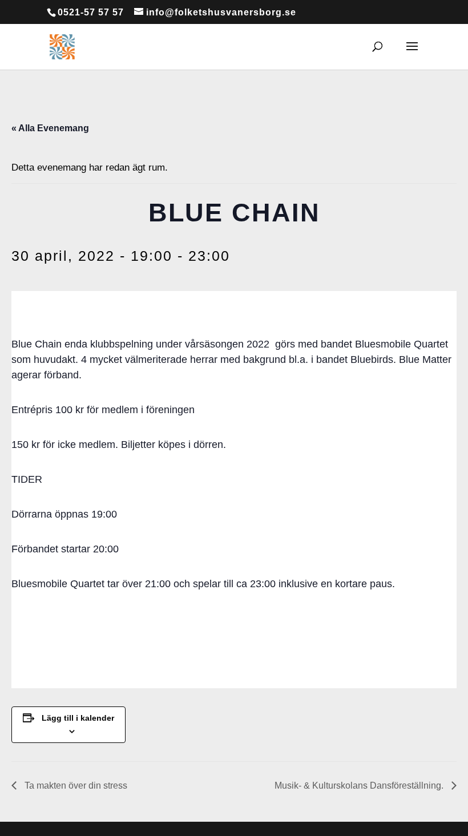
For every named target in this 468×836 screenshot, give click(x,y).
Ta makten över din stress (74, 785)
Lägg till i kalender (78, 717)
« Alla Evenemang (50, 128)
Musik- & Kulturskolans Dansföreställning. (360, 785)
